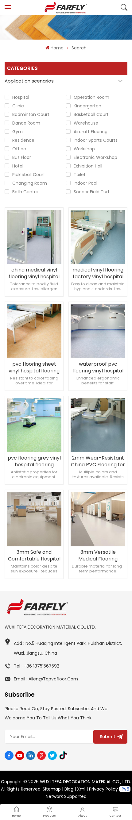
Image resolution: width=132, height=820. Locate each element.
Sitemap (52, 789)
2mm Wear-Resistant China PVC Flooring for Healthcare (98, 461)
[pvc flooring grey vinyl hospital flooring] (34, 425)
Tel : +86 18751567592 (36, 666)
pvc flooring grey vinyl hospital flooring (34, 461)
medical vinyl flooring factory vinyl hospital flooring (97, 273)
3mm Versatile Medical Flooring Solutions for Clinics (98, 555)
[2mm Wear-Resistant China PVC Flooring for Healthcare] (98, 425)
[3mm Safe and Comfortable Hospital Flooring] (34, 519)
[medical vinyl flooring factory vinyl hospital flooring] (98, 237)
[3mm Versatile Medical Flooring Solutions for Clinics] (98, 519)
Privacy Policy (103, 789)
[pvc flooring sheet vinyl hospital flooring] (34, 331)
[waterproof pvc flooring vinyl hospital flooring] (98, 331)
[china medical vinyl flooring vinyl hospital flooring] (34, 237)
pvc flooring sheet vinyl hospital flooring (34, 367)
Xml (81, 789)
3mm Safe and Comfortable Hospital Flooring (34, 555)
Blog (68, 789)
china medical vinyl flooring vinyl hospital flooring (34, 273)
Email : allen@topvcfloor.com (46, 679)
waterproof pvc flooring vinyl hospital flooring (97, 367)
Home (57, 48)
